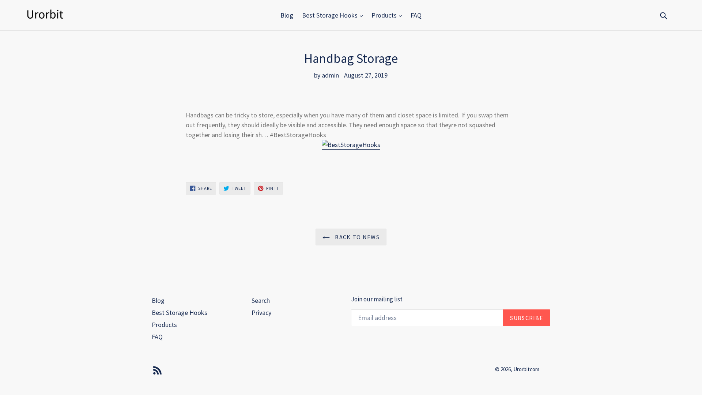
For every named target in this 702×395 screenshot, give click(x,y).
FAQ (416, 15)
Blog (286, 15)
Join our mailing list (377, 299)
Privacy (261, 312)
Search (261, 300)
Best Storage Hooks (330, 15)
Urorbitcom (526, 369)
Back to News (356, 237)
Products (384, 15)
